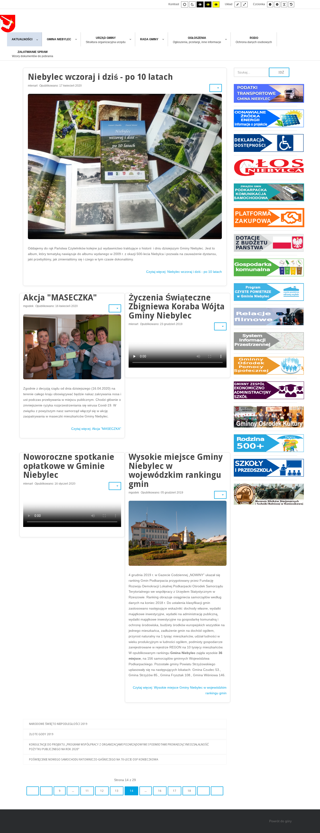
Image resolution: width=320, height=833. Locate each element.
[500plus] (265, 443)
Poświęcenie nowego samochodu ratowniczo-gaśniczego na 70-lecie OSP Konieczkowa (93, 759)
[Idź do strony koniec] (217, 790)
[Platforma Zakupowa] (265, 217)
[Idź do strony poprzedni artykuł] (46, 790)
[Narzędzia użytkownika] (215, 88)
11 (87, 791)
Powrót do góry (280, 821)
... (73, 791)
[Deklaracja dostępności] (265, 143)
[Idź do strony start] (32, 790)
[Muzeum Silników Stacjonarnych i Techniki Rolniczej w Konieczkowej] (265, 492)
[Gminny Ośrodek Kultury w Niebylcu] (265, 416)
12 (102, 791)
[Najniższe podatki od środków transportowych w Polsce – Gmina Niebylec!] (265, 95)
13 (116, 791)
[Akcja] (72, 347)
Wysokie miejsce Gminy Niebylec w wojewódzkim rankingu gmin (176, 470)
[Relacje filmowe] (265, 316)
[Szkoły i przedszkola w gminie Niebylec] (265, 467)
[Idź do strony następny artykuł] (203, 790)
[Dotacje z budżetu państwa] (265, 242)
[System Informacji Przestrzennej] (265, 341)
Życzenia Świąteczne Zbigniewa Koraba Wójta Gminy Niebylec (177, 306)
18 (189, 791)
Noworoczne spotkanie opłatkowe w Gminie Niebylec (68, 466)
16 (159, 791)
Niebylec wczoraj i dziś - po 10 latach (100, 77)
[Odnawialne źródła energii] (265, 118)
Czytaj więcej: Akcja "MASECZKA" (96, 429)
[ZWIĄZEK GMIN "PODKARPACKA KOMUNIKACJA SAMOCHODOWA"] (265, 192)
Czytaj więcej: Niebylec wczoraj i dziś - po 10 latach (184, 272)
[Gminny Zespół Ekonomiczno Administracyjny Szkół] (265, 390)
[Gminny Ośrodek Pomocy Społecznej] (265, 365)
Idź (281, 72)
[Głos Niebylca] (265, 167)
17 (174, 791)
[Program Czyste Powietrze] (265, 292)
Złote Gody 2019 (41, 734)
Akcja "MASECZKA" (60, 297)
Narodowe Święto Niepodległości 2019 (58, 724)
